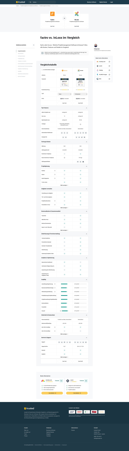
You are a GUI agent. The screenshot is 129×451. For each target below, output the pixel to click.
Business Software (91, 2)
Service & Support (21, 76)
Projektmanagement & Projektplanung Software (29, 5)
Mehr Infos (77, 53)
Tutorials (48, 436)
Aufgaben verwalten (22, 61)
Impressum (64, 444)
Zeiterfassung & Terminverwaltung (25, 66)
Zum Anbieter (51, 393)
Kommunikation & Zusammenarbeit (25, 63)
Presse (25, 436)
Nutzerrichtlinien (38, 444)
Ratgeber (48, 434)
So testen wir (27, 432)
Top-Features (20, 53)
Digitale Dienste (103, 2)
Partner (73, 430)
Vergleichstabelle (21, 51)
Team (25, 434)
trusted (17, 5)
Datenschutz (57, 444)
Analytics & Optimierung (23, 68)
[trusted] (20, 2)
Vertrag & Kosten (21, 56)
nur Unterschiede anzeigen (49, 69)
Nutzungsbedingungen (48, 444)
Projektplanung (21, 58)
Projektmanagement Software (45, 5)
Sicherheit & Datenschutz (23, 73)
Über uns (26, 430)
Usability (19, 71)
